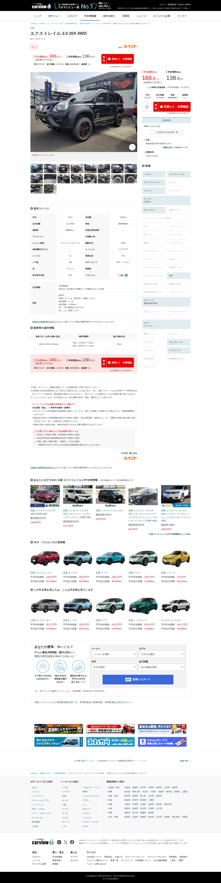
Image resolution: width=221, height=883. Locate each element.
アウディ (86, 800)
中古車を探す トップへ (84, 761)
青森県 (135, 787)
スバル (65, 813)
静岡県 (143, 800)
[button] (83, 112)
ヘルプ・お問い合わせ (96, 864)
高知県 (151, 813)
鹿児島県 (176, 817)
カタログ (72, 16)
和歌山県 (168, 804)
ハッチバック (38, 796)
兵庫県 (135, 804)
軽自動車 (36, 822)
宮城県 (151, 787)
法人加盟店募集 (160, 860)
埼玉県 (145, 792)
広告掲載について (143, 860)
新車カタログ (45, 773)
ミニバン (36, 792)
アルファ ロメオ (90, 822)
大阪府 (127, 804)
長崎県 (143, 817)
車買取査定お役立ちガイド (118, 702)
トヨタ (65, 787)
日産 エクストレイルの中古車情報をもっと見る (170, 534)
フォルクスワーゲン (91, 796)
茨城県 (161, 792)
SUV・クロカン (39, 809)
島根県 (135, 808)
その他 (35, 826)
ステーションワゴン (41, 800)
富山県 (143, 796)
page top (184, 761)
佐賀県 (135, 817)
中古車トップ (44, 23)
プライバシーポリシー (134, 857)
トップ (37, 16)
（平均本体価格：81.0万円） (169, 87)
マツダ (65, 809)
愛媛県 (143, 813)
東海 (110, 800)
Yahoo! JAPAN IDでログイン (45, 322)
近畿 (110, 804)
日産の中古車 (84, 23)
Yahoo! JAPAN (184, 4)
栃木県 (169, 792)
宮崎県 (167, 817)
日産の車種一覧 (70, 23)
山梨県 (185, 792)
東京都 (127, 792)
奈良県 (159, 804)
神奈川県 (136, 792)
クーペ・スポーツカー (41, 813)
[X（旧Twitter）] (65, 842)
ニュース (141, 16)
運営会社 (108, 857)
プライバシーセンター (156, 857)
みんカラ (74, 860)
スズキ (65, 818)
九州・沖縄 (113, 817)
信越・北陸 (113, 796)
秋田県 (159, 787)
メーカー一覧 (57, 23)
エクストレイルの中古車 (101, 23)
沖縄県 (185, 817)
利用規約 (173, 857)
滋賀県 (151, 804)
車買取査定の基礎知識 (91, 702)
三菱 (64, 805)
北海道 (127, 787)
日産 (64, 796)
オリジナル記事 (161, 16)
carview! (33, 23)
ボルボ (85, 826)
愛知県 (127, 800)
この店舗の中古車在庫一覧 (166, 132)
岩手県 (143, 787)
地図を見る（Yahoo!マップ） (176, 147)
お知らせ (118, 857)
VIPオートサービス (152, 126)
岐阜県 (135, 800)
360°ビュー (54, 16)
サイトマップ (127, 860)
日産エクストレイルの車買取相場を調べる (55, 702)
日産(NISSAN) (60, 773)
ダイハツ (66, 822)
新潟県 (127, 796)
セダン (35, 787)
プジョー (86, 813)
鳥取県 (127, 808)
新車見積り (109, 16)
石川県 (151, 796)
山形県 (167, 787)
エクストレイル (75, 773)
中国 (110, 808)
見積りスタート (142, 679)
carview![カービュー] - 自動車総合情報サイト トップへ (122, 761)
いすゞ (65, 826)
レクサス (66, 792)
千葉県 (153, 792)
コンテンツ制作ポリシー (97, 860)
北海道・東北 (114, 787)
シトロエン (87, 818)
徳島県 (127, 813)
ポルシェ (86, 809)
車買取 (126, 16)
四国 (110, 813)
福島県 (175, 787)
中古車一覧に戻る (129, 453)
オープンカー (38, 818)
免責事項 (183, 857)
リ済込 (121, 275)
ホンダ (65, 800)
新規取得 (172, 4)
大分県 (159, 817)
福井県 (159, 796)
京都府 (143, 804)
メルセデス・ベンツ (91, 787)
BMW (85, 792)
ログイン (163, 4)
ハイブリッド (38, 805)
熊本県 (151, 817)
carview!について (94, 857)
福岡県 (127, 817)
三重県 (151, 800)
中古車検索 (90, 16)
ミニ (85, 805)
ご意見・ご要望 (176, 860)
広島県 (151, 808)
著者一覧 (114, 860)
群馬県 (177, 792)
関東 (110, 792)
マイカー (182, 16)
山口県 (159, 808)
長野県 (135, 796)
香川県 (135, 813)
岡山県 (143, 808)
